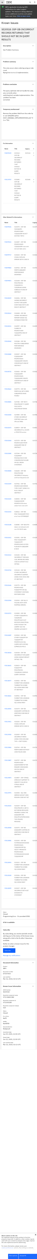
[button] (35, 1234)
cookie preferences (7, 1248)
